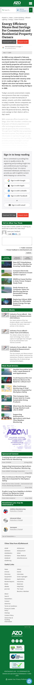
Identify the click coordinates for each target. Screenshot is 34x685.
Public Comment (26, 248)
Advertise (7, 604)
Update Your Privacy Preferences (18, 679)
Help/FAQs (20, 586)
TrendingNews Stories (6, 258)
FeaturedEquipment (17, 258)
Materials (20, 584)
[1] (6, 264)
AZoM (6, 548)
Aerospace (13, 527)
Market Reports (9, 581)
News (11, 17)
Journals (7, 589)
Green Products (19, 19)
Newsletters (8, 599)
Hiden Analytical (10, 498)
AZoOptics (8, 555)
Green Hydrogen (22, 577)
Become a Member (23, 591)
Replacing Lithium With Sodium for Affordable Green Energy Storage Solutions (22, 302)
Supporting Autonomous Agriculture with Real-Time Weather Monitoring (21, 418)
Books (6, 584)
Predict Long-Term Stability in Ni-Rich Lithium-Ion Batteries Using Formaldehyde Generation (17, 493)
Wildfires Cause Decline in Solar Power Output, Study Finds (22, 281)
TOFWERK (8, 462)
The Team (20, 589)
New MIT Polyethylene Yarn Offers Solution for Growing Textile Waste (22, 264)
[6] (6, 416)
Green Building (19, 17)
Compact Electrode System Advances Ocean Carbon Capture (22, 273)
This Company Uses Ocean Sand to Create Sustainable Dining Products (21, 399)
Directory (7, 574)
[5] (6, 301)
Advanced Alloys (15, 518)
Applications (21, 579)
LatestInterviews (28, 258)
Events (19, 572)
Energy (10, 19)
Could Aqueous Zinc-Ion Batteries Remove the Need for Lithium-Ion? (22, 380)
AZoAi (19, 553)
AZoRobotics (8, 553)
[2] (6, 273)
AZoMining (8, 560)
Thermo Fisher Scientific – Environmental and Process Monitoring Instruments (17, 484)
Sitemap (7, 613)
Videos (19, 569)
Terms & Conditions (11, 606)
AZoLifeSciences (22, 558)
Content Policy (9, 615)
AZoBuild (7, 558)
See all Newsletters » (8, 536)
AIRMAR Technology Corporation (15, 471)
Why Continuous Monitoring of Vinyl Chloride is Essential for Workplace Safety (22, 389)
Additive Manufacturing (18, 509)
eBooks (7, 586)
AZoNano (7, 551)
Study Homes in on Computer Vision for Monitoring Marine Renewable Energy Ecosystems (21, 291)
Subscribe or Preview (16, 511)
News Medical (21, 555)
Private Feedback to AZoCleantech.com (19, 250)
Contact (7, 601)
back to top (27, 627)
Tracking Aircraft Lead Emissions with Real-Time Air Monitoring (17, 458)
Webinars (8, 579)
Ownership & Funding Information (9, 619)
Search (7, 596)
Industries (20, 581)
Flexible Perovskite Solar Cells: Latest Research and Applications (23, 371)
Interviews (20, 574)
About (6, 594)
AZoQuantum (21, 551)
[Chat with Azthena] (29, 681)
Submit (28, 253)
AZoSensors (20, 548)
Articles (7, 572)
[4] (6, 289)
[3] (6, 281)
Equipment (8, 577)
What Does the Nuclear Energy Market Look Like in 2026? (22, 408)
